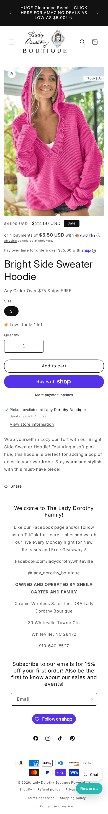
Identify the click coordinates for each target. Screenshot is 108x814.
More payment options (54, 395)
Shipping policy (73, 798)
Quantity (11, 335)
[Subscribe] (90, 699)
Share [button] (16, 486)
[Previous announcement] (10, 13)
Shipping (10, 240)
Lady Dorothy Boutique (51, 782)
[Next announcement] (98, 13)
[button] (11, 42)
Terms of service (41, 798)
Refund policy (48, 789)
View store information (32, 424)
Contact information (56, 806)
